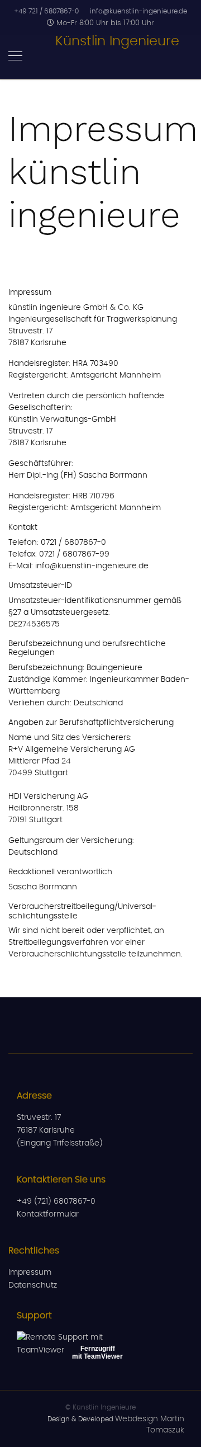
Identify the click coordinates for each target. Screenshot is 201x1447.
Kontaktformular (48, 1214)
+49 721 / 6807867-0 (46, 11)
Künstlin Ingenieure (117, 41)
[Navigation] (15, 57)
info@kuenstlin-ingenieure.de (138, 11)
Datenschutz (32, 1285)
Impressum (29, 1272)
